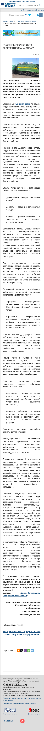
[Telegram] (32, 650)
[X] (21, 650)
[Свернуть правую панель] (41, 15)
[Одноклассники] (18, 650)
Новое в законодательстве (26, 21)
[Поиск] (40, 5)
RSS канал (8, 721)
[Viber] (25, 650)
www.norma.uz (8, 21)
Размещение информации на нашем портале (19, 703)
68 (35, 83)
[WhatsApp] (28, 650)
